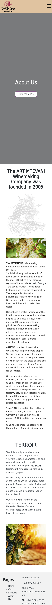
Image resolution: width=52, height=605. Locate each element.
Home (11, 586)
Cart (10, 589)
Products (12, 592)
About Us (11, 597)
